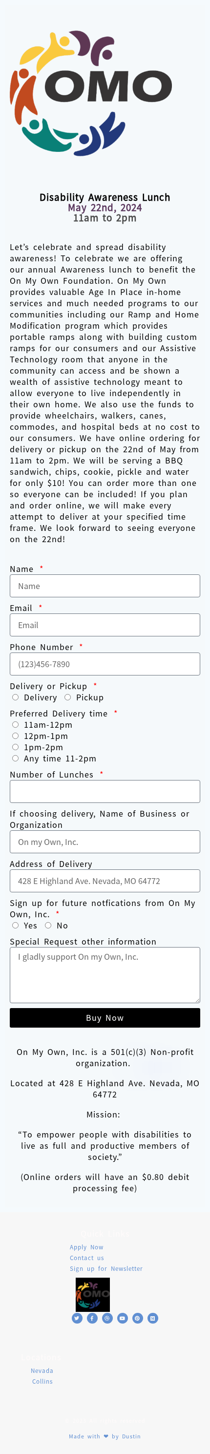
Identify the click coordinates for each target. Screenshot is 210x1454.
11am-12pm (48, 724)
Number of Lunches (54, 774)
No (62, 925)
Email (23, 607)
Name (24, 568)
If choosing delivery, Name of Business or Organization (99, 819)
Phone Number (43, 647)
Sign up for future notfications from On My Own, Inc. (102, 908)
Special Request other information (83, 941)
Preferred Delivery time (61, 713)
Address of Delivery (51, 863)
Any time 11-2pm (60, 758)
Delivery (40, 697)
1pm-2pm (43, 747)
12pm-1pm (46, 735)
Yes (31, 925)
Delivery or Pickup (50, 686)
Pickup (90, 697)
